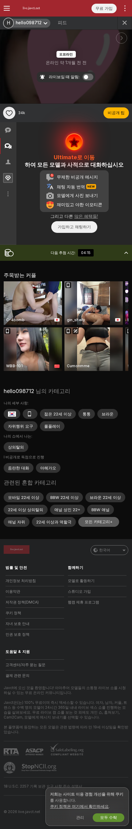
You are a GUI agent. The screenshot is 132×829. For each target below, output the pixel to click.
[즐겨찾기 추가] (9, 113)
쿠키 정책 (13, 613)
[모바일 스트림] (30, 414)
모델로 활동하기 (81, 581)
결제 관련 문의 (17, 675)
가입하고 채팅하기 (74, 227)
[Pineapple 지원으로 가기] (10, 767)
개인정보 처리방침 (21, 581)
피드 (62, 22)
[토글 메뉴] (7, 8)
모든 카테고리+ (99, 521)
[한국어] (12, 414)
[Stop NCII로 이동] (39, 767)
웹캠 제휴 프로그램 (83, 602)
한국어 (104, 550)
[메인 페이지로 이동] (40, 8)
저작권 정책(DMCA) (22, 602)
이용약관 (13, 591)
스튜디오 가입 (79, 591)
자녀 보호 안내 (17, 624)
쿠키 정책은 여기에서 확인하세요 (79, 806)
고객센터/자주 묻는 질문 (25, 665)
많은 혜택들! (86, 216)
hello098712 (19, 391)
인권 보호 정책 (17, 634)
